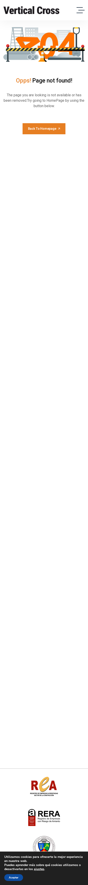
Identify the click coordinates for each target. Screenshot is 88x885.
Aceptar (14, 877)
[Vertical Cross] (31, 10)
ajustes (39, 869)
